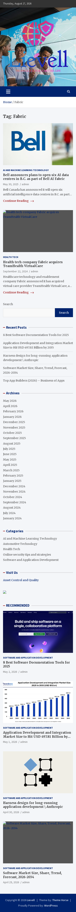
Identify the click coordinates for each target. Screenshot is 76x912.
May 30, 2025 (10, 184)
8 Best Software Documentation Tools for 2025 (36, 335)
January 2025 (12, 481)
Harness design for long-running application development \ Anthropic (33, 805)
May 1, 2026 (10, 742)
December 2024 (14, 486)
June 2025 (10, 454)
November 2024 (14, 491)
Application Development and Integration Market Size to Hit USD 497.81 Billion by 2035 (37, 736)
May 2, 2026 (10, 672)
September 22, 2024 (15, 271)
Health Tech (10, 257)
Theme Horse (60, 900)
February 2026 (13, 411)
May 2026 (10, 401)
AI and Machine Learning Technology (26, 170)
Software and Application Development (31, 560)
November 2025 (14, 427)
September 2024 (14, 502)
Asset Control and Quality (21, 580)
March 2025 (11, 470)
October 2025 (12, 433)
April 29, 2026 (11, 882)
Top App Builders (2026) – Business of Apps (33, 380)
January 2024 (12, 518)
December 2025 (14, 422)
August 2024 (12, 507)
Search (8, 304)
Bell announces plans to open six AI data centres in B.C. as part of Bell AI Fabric (36, 177)
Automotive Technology (20, 544)
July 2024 (9, 513)
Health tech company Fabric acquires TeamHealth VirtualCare (33, 264)
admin (25, 184)
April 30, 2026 (11, 812)
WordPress (51, 905)
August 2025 (11, 443)
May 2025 (9, 459)
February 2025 (13, 475)
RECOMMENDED (17, 605)
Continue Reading (16, 201)
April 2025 (10, 465)
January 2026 (12, 417)
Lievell (31, 900)
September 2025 (14, 438)
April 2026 (10, 406)
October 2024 (12, 497)
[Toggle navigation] (8, 91)
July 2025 (9, 449)
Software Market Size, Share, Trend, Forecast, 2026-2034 (32, 875)
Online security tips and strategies (27, 554)
